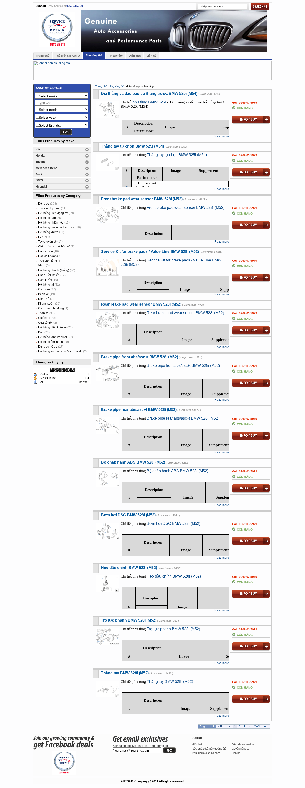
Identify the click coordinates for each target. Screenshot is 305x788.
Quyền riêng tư (240, 748)
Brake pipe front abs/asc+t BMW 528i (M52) (139, 357)
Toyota (40, 162)
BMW (39, 180)
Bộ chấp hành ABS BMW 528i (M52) (133, 462)
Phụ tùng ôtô (94, 55)
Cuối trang (261, 726)
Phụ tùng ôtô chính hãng (206, 753)
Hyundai (41, 186)
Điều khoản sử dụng (243, 744)
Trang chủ (42, 55)
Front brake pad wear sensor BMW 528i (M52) (142, 199)
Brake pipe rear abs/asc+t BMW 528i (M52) (139, 410)
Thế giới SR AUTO (67, 55)
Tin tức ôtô (115, 55)
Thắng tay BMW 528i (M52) (125, 673)
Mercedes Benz (46, 168)
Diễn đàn (135, 55)
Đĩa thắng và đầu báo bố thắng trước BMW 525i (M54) (149, 94)
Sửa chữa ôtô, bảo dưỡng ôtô (209, 748)
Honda (40, 155)
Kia (38, 149)
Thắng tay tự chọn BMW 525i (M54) (132, 146)
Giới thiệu (197, 744)
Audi (39, 174)
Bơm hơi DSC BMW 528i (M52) (128, 515)
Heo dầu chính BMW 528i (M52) (129, 568)
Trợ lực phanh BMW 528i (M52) (128, 620)
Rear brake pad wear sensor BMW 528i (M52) (141, 304)
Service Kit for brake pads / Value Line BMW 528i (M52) (150, 252)
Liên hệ (151, 55)
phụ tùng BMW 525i (149, 102)
